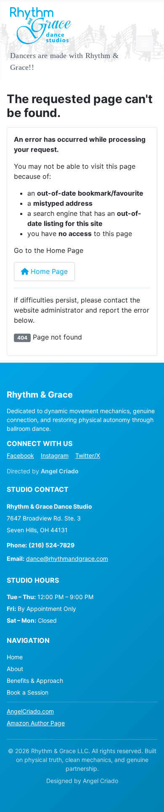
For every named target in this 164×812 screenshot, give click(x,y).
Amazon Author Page (36, 723)
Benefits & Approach (35, 680)
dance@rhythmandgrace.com (67, 558)
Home (15, 657)
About (15, 668)
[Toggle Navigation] (144, 44)
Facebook (20, 455)
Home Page (48, 271)
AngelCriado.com (30, 711)
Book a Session (27, 692)
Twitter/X (87, 455)
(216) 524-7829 (51, 545)
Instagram (55, 455)
